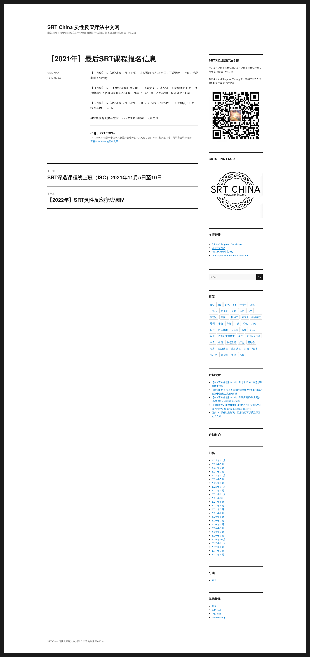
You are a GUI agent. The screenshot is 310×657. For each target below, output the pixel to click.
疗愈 (241, 342)
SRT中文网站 (218, 247)
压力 (250, 311)
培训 (212, 323)
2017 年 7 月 (218, 550)
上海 (252, 304)
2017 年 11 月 (219, 543)
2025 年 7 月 (218, 464)
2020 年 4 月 (218, 524)
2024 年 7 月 (218, 471)
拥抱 (253, 323)
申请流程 (231, 342)
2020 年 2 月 (218, 531)
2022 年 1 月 (218, 490)
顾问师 (224, 354)
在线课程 (256, 317)
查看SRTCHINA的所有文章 (104, 141)
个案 (233, 311)
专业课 (224, 311)
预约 (233, 354)
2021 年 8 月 (218, 501)
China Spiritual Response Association (230, 255)
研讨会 (251, 342)
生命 (212, 342)
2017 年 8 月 (218, 547)
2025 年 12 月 (219, 460)
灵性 (240, 336)
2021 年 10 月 (219, 498)
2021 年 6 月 (218, 505)
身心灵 (213, 354)
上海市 (213, 311)
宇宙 (220, 323)
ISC (212, 304)
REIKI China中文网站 (223, 251)
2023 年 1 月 (218, 483)
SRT (214, 580)
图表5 (245, 317)
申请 (220, 342)
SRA (227, 304)
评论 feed (216, 613)
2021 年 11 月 (219, 494)
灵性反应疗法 (253, 336)
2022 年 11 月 (219, 486)
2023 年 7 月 (218, 479)
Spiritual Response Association (227, 244)
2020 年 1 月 (218, 535)
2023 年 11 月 (219, 475)
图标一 (224, 317)
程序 (212, 348)
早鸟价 (234, 329)
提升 (212, 329)
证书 (254, 348)
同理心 (213, 317)
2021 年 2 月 (218, 513)
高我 (241, 354)
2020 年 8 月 (218, 516)
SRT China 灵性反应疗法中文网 (83, 27)
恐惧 (245, 323)
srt (234, 304)
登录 (214, 606)
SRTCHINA (53, 72)
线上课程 (223, 348)
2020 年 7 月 (218, 520)
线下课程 (236, 348)
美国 (246, 348)
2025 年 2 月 (218, 467)
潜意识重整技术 (226, 336)
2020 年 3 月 (218, 528)
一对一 (242, 304)
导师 (229, 323)
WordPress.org (219, 617)
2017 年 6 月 (218, 554)
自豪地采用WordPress (94, 641)
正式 (252, 329)
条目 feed (216, 609)
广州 (237, 323)
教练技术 (223, 329)
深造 (212, 336)
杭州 (244, 329)
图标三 (234, 317)
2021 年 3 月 (218, 509)
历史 (241, 311)
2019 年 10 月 (219, 539)
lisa (219, 304)
